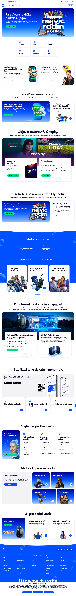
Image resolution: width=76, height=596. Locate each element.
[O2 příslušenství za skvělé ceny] (38, 278)
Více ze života (20, 570)
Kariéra (47, 573)
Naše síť (19, 573)
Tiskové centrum (49, 563)
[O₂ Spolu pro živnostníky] (38, 528)
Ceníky (18, 563)
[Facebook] (61, 549)
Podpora (62, 557)
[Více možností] (41, 480)
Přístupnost (48, 570)
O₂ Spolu (5, 557)
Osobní (4, 1)
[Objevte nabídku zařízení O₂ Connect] (59, 278)
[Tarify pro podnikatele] (62, 528)
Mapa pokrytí (63, 565)
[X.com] (64, 549)
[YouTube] (68, 549)
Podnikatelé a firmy (12, 1)
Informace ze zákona (50, 565)
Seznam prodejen (63, 563)
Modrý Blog (33, 565)
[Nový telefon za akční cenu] (17, 278)
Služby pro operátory (64, 570)
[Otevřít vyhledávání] (64, 5)
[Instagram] (58, 549)
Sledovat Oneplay (64, 1)
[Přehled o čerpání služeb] (13, 405)
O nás (47, 557)
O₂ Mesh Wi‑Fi (47, 340)
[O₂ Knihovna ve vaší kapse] (62, 405)
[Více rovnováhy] (44, 496)
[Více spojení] (62, 480)
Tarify (4, 560)
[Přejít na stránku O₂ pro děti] (62, 111)
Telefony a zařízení (7, 568)
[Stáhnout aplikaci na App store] (8, 383)
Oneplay (5, 565)
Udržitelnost (48, 568)
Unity (32, 563)
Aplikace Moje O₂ (21, 560)
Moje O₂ (19, 557)
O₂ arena (33, 560)
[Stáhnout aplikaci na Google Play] (17, 383)
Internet (4, 563)
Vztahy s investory (49, 560)
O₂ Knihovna (72, 1)
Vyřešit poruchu (63, 568)
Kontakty (62, 560)
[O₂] (3, 5)
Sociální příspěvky (21, 568)
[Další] (74, 278)
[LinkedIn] (71, 549)
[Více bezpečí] (65, 496)
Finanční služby (6, 570)
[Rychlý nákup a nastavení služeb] (38, 405)
